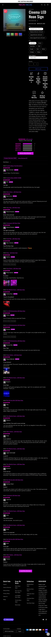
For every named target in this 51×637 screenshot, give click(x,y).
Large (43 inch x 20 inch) (36, 34)
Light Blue (32, 43)
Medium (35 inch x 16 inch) (36, 31)
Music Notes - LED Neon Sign (14, 355)
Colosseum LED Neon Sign (13, 223)
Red (39, 46)
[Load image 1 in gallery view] (8, 34)
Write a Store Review (25, 153)
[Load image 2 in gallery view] (12, 34)
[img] (25, 139)
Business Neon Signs (30, 590)
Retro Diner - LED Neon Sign (14, 192)
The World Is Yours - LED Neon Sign (16, 289)
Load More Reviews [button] (25, 571)
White (43, 49)
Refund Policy (6, 590)
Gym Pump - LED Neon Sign (14, 268)
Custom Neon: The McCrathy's (14, 165)
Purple (31, 49)
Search (5, 584)
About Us (5, 596)
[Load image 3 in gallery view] (16, 34)
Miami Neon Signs (17, 587)
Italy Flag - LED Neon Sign (13, 207)
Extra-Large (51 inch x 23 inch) (37, 37)
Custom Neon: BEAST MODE (14, 177)
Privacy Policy (6, 593)
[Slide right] (24, 34)
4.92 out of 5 (29, 139)
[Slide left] (4, 34)
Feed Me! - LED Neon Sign (13, 238)
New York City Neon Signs (18, 591)
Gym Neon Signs (30, 603)
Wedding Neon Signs (30, 585)
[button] (2, 4)
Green (39, 43)
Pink (38, 49)
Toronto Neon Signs (18, 601)
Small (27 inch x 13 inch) (36, 28)
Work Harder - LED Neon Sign (14, 431)
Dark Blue (32, 46)
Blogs (4, 599)
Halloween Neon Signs (30, 594)
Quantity (30, 61)
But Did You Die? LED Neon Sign (15, 400)
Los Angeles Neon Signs (18, 596)
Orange (32, 52)
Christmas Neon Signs (30, 599)
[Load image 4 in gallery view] (20, 34)
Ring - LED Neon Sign (12, 252)
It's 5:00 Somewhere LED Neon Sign (16, 311)
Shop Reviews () (22, 158)
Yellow (38, 52)
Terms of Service (7, 587)
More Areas (17, 604)
